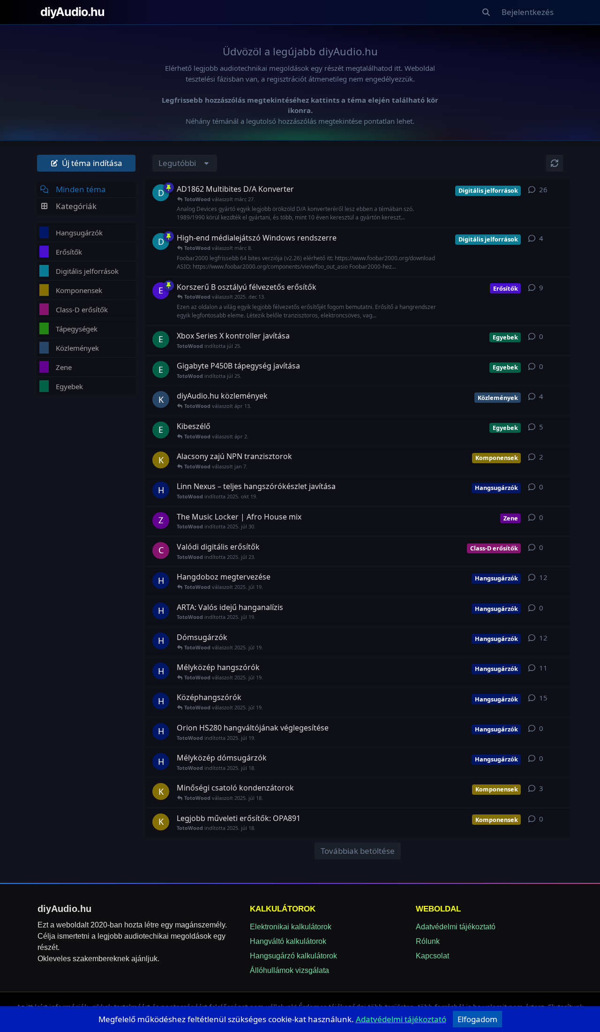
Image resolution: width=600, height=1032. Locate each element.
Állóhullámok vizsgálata (289, 970)
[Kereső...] (486, 12)
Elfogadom (477, 1019)
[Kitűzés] (169, 187)
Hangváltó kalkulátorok (288, 941)
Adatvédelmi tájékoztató (455, 927)
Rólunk (428, 941)
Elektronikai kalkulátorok (290, 927)
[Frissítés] (554, 163)
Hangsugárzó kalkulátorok (293, 956)
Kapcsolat (432, 956)
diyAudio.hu (72, 12)
